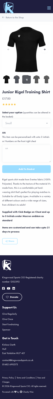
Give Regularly (9, 313)
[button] (44, 49)
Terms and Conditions (26, 377)
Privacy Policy (8, 377)
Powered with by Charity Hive (17, 391)
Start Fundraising (10, 324)
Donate (14, 297)
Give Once (7, 319)
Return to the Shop (14, 17)
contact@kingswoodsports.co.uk (17, 360)
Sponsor (6, 329)
